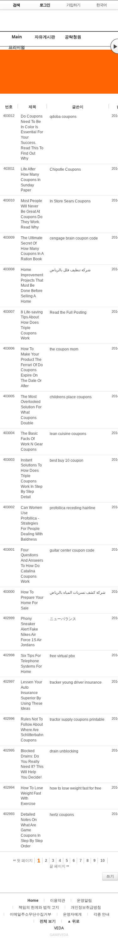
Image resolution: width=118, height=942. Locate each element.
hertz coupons (62, 815)
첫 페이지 (24, 860)
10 (102, 860)
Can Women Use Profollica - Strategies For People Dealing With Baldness (32, 523)
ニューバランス (63, 619)
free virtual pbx (62, 656)
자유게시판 (45, 37)
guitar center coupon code (72, 550)
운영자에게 (72, 914)
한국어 (101, 5)
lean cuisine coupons (68, 434)
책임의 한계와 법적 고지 (39, 907)
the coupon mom (64, 349)
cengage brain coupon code (74, 238)
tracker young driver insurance (76, 682)
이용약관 (57, 900)
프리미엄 (16, 47)
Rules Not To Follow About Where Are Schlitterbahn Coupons (32, 729)
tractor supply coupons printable (77, 719)
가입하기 (73, 5)
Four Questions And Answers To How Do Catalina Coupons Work (32, 566)
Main (17, 37)
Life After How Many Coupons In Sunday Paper (31, 179)
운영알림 (84, 900)
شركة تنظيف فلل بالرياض (70, 270)
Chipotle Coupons (65, 169)
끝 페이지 (57, 866)
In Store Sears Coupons (70, 201)
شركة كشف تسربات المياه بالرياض (77, 592)
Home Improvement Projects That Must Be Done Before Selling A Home (32, 285)
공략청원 (73, 37)
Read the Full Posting (68, 312)
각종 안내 (101, 914)
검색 (4, 876)
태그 (13, 876)
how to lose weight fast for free (75, 788)
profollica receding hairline (72, 508)
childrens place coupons (71, 397)
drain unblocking (64, 751)
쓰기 (110, 876)
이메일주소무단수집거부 (30, 914)
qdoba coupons (63, 116)
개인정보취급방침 (86, 907)
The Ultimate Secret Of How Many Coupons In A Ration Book (32, 248)
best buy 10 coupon (66, 460)
